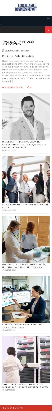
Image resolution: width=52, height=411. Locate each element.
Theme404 (17, 408)
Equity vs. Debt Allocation (18, 56)
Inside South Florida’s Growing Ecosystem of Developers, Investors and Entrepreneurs (24, 145)
